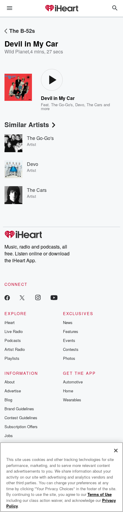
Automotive (73, 382)
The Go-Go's (62, 104)
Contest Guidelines (20, 417)
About (9, 382)
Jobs (8, 435)
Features (70, 331)
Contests (71, 349)
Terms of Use (99, 494)
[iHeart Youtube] (54, 297)
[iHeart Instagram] (38, 297)
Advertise (12, 391)
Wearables (72, 399)
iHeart (9, 322)
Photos (69, 358)
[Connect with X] (22, 297)
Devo (79, 104)
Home (68, 391)
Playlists (11, 358)
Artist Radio (14, 349)
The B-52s (22, 31)
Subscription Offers (21, 426)
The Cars (94, 104)
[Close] (115, 450)
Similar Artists (26, 124)
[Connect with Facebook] (7, 297)
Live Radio (13, 331)
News (68, 322)
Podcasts (12, 340)
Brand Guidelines (19, 408)
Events (69, 340)
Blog (8, 399)
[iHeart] (61, 9)
